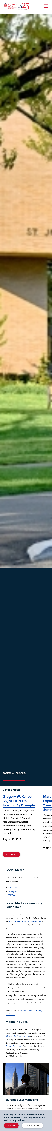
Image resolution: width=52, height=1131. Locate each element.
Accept (11, 1125)
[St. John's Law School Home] (17, 6)
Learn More (32, 1125)
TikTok (11, 895)
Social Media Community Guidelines (25, 921)
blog (13, 1046)
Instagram (12, 891)
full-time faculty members (17, 1036)
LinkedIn (12, 887)
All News (11, 854)
